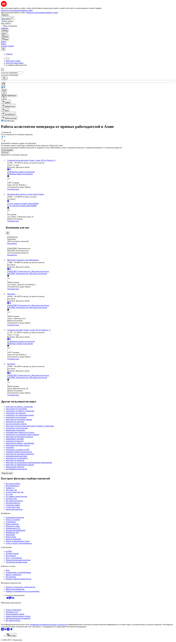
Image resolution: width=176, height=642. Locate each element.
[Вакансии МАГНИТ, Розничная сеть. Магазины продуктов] (90, 305)
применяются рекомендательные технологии (48, 624)
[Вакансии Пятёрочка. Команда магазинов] (90, 172)
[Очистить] (4, 78)
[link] (5, 36)
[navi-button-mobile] (3, 49)
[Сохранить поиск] (3, 84)
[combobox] (12, 72)
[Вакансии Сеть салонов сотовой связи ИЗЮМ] (90, 204)
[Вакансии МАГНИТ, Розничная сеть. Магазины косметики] (90, 271)
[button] (3, 42)
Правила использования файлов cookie (42, 12)
